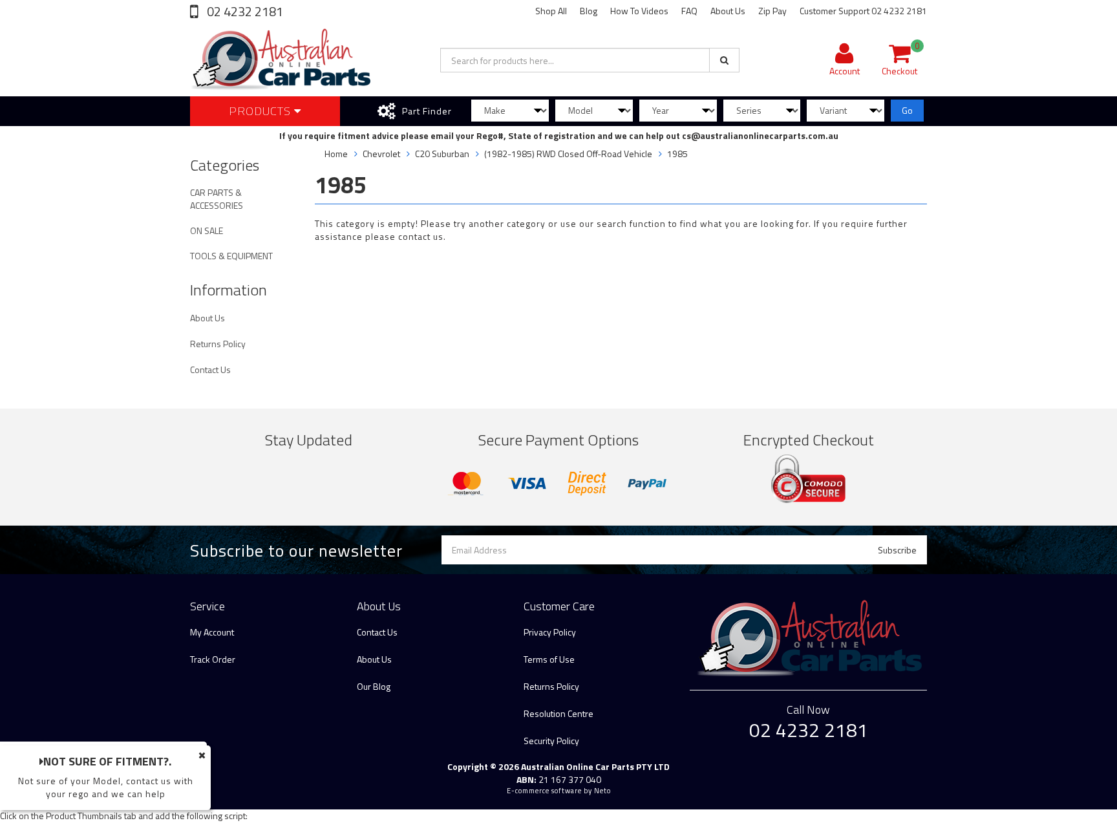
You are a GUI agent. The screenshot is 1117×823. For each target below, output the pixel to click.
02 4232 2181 (243, 11)
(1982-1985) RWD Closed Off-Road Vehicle (568, 153)
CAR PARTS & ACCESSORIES (216, 199)
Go (907, 110)
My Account (212, 632)
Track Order (212, 659)
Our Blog (373, 686)
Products (261, 111)
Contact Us (210, 369)
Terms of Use (549, 659)
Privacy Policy (550, 632)
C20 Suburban (442, 153)
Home (336, 153)
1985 (677, 153)
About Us (727, 10)
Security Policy (551, 740)
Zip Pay (772, 10)
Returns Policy (218, 343)
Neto (602, 791)
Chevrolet (381, 153)
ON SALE (206, 230)
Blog (588, 10)
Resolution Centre (558, 713)
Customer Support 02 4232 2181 (863, 10)
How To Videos (639, 10)
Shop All (551, 10)
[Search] (724, 60)
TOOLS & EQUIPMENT (231, 255)
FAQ (689, 10)
